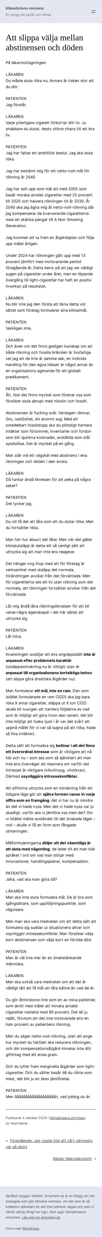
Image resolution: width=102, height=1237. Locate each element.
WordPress (30, 1228)
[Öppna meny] (93, 11)
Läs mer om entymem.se (41, 1217)
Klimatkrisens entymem (25, 8)
